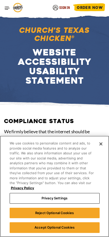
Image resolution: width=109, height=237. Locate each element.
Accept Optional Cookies (54, 227)
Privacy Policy (22, 188)
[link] (17, 8)
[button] (7, 8)
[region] (54, 186)
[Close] (100, 144)
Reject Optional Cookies (54, 213)
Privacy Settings (54, 198)
